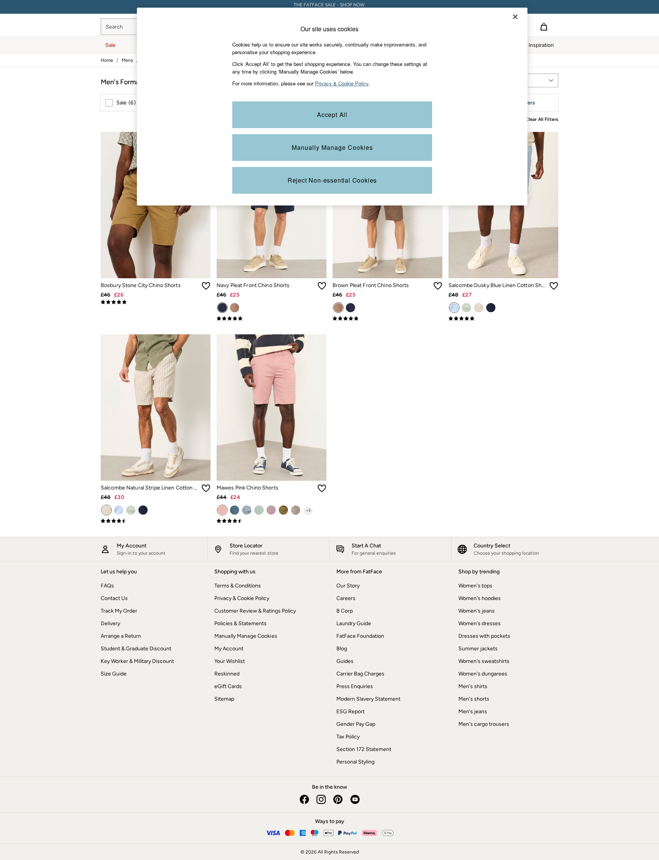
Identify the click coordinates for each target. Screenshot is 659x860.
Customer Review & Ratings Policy (255, 611)
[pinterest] (338, 799)
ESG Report (350, 711)
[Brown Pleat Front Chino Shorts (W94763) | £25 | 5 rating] (387, 319)
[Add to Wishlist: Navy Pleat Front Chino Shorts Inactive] (321, 285)
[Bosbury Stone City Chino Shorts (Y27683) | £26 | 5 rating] (156, 302)
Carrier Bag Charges (360, 674)
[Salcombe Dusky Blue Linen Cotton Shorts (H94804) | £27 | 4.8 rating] (503, 319)
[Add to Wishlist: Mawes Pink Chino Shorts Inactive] (321, 488)
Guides (345, 661)
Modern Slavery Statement (368, 699)
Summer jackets (478, 648)
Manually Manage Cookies (245, 636)
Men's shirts (472, 686)
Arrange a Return (121, 636)
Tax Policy (348, 736)
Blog (341, 648)
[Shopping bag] (543, 26)
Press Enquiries (354, 686)
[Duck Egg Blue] (259, 510)
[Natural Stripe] (478, 307)
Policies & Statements (240, 623)
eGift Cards (228, 686)
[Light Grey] (295, 510)
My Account (228, 648)
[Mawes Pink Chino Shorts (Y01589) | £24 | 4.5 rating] (271, 521)
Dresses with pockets (484, 636)
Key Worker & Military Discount (137, 661)
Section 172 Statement (363, 749)
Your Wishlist (229, 661)
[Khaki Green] (283, 510)
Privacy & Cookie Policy (241, 598)
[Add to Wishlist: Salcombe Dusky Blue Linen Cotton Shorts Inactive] (553, 285)
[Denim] (246, 510)
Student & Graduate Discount (136, 648)
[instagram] (321, 799)
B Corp (344, 611)
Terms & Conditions (237, 585)
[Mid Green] (466, 307)
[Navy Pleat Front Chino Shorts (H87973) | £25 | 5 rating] (271, 319)
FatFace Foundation (360, 636)
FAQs (107, 585)
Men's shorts (473, 699)
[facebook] (304, 799)
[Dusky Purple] (271, 510)
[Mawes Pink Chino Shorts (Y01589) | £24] (271, 407)
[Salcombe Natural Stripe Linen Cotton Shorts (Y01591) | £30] (156, 407)
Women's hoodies (479, 598)
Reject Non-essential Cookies (332, 180)
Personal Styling (355, 762)
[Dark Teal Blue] (234, 510)
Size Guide (114, 674)
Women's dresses (479, 623)
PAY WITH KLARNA (330, 7)
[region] (332, 106)
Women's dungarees (482, 674)
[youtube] (354, 799)
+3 (308, 510)
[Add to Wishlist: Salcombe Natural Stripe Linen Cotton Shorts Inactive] (206, 488)
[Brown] (234, 307)
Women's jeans (476, 611)
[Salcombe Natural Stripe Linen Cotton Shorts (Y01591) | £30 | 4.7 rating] (156, 521)
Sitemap (224, 699)
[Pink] (222, 510)
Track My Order (119, 611)
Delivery (110, 623)
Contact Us (114, 598)
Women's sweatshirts (484, 661)
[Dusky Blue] (454, 308)
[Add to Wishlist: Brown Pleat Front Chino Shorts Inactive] (437, 285)
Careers (345, 598)
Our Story (348, 585)
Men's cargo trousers (483, 724)
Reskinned (226, 674)
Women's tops (475, 585)
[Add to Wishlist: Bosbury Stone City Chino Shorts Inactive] (206, 285)
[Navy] (222, 308)
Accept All (332, 114)
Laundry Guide (353, 623)
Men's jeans (472, 711)
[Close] (515, 16)
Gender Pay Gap (355, 724)
